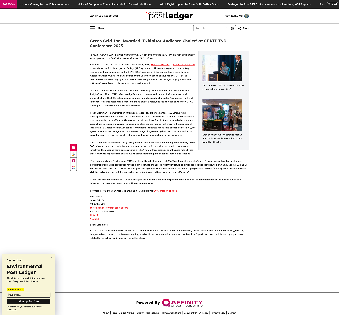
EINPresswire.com (160, 64)
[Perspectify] (73, 154)
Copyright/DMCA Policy (196, 313)
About (106, 313)
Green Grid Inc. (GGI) (184, 64)
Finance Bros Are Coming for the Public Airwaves (39, 4)
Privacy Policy (218, 313)
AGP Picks (9, 4)
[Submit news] (73, 147)
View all (332, 4)
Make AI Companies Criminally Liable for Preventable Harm (114, 4)
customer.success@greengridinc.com (109, 207)
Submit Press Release (148, 313)
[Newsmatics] (73, 167)
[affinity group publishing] (73, 161)
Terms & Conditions (171, 313)
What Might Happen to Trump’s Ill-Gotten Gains (189, 4)
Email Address (15, 289)
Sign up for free (28, 301)
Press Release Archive (123, 313)
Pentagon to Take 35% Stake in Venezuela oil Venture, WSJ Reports (269, 4)
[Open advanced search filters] (232, 28)
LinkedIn (94, 215)
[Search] (226, 28)
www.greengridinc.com (165, 190)
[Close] (51, 257)
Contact (232, 313)
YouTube (94, 219)
